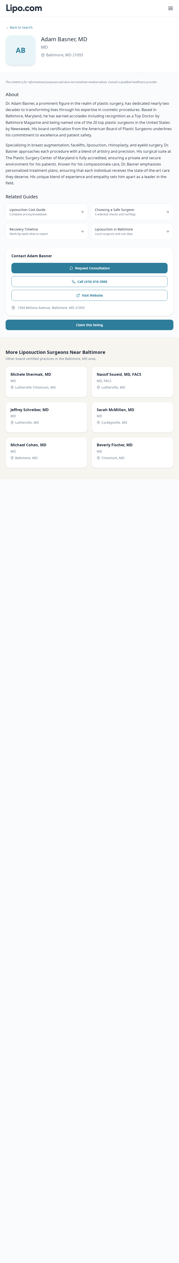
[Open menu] (170, 8)
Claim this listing (89, 325)
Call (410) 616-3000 (92, 281)
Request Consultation (92, 268)
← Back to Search (19, 27)
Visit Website (92, 295)
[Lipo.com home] (24, 8)
